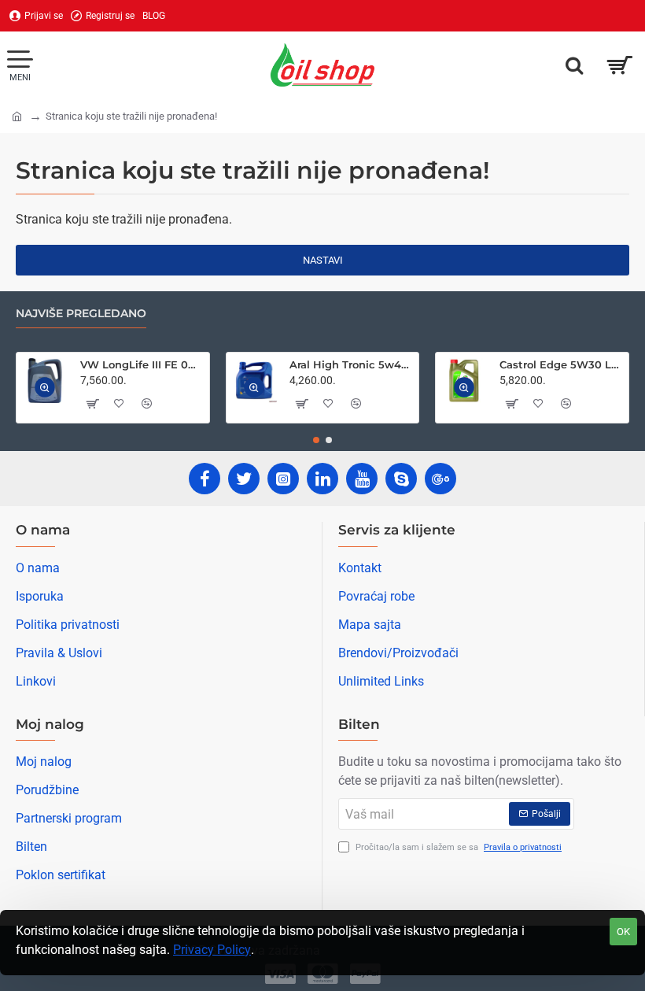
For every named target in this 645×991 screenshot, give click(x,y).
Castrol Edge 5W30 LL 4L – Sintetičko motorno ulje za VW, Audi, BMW (561, 364)
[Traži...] (574, 64)
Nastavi (323, 260)
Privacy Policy (212, 949)
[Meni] (19, 64)
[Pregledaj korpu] (619, 64)
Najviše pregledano (81, 313)
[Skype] (401, 478)
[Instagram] (283, 478)
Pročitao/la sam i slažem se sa (457, 847)
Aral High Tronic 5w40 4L (351, 364)
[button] (45, 388)
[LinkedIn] (322, 478)
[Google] (440, 478)
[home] (17, 115)
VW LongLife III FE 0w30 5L (142, 364)
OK (623, 931)
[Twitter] (244, 478)
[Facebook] (204, 478)
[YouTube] (362, 478)
